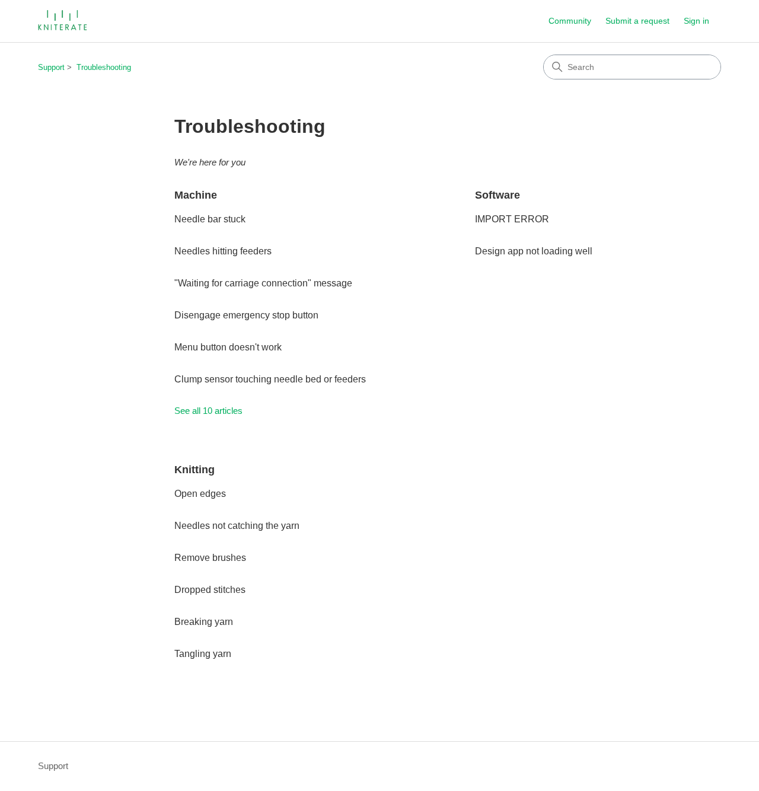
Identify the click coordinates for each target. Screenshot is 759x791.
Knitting (194, 470)
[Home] (63, 21)
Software (497, 195)
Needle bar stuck (209, 219)
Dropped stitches (209, 590)
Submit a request (637, 20)
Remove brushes (210, 558)
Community (569, 20)
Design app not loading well (533, 251)
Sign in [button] (696, 20)
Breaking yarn (203, 622)
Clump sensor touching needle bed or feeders (270, 379)
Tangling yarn (202, 654)
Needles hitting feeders (223, 251)
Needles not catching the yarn (236, 526)
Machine (195, 195)
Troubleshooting (103, 67)
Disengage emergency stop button (246, 315)
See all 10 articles (208, 411)
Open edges (200, 494)
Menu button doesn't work (228, 347)
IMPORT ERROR (512, 219)
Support (51, 67)
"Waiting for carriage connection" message (263, 283)
